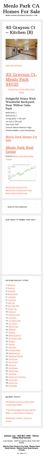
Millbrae (12, 329)
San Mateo (13, 368)
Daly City (11, 303)
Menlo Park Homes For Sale (21, 138)
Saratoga (12, 374)
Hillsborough (14, 315)
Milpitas (11, 332)
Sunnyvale (12, 380)
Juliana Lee (9, 435)
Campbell (11, 297)
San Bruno (13, 359)
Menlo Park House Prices (16, 187)
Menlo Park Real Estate (19, 149)
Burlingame (12, 294)
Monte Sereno (14, 335)
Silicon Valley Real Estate (25, 436)
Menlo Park (13, 326)
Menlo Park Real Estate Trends (27, 449)
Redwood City (14, 353)
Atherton (11, 285)
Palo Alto (12, 347)
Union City (12, 383)
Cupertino (11, 300)
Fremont (12, 312)
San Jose (12, 365)
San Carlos (13, 362)
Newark (11, 341)
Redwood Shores (15, 356)
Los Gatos (12, 323)
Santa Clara (13, 371)
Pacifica (11, 344)
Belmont (11, 288)
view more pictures (14, 65)
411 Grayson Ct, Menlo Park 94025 (21, 79)
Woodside (12, 386)
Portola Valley (14, 350)
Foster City (12, 309)
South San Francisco (17, 377)
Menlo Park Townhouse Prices (19, 190)
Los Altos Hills (14, 320)
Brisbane (11, 291)
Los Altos (12, 317)
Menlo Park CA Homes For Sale (21, 8)
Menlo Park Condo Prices (16, 193)
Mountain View (14, 338)
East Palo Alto (13, 306)
